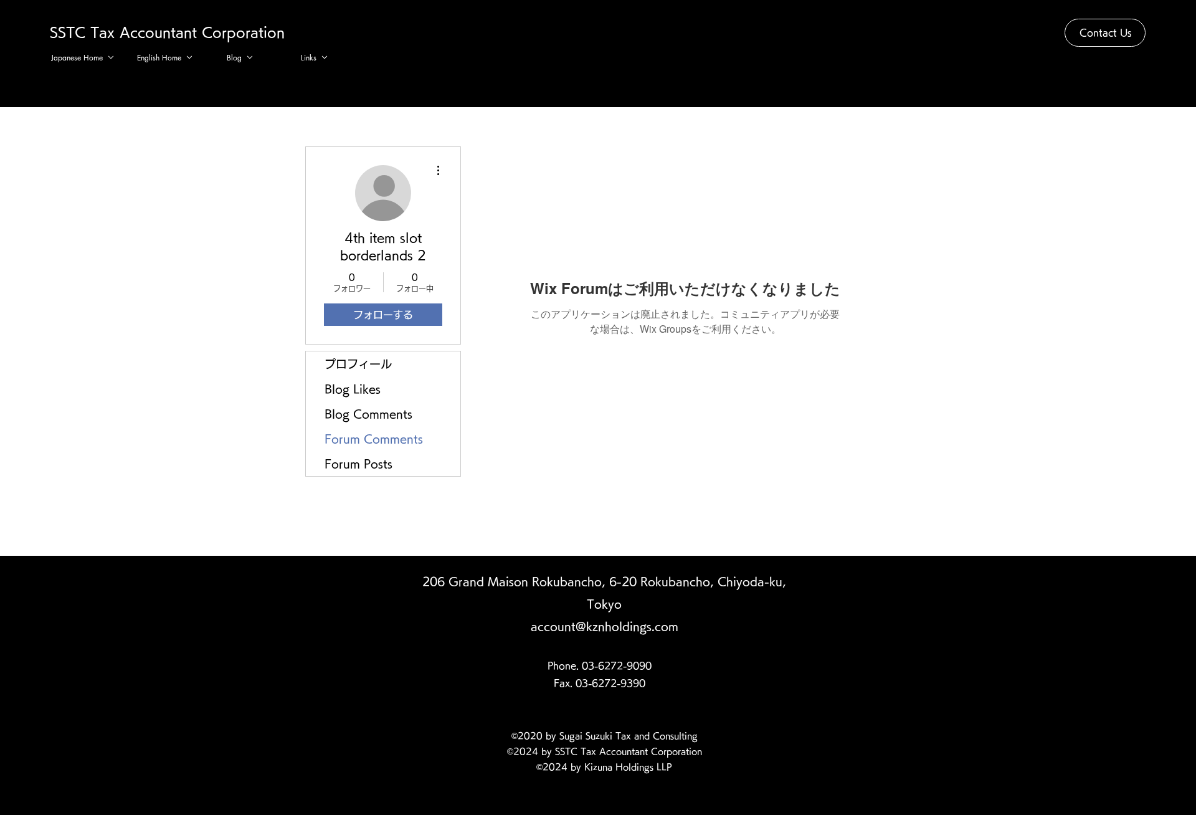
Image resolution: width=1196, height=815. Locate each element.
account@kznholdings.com (604, 626)
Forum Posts (358, 463)
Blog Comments (368, 413)
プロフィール (358, 363)
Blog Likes (353, 388)
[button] (1105, 33)
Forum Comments (374, 438)
